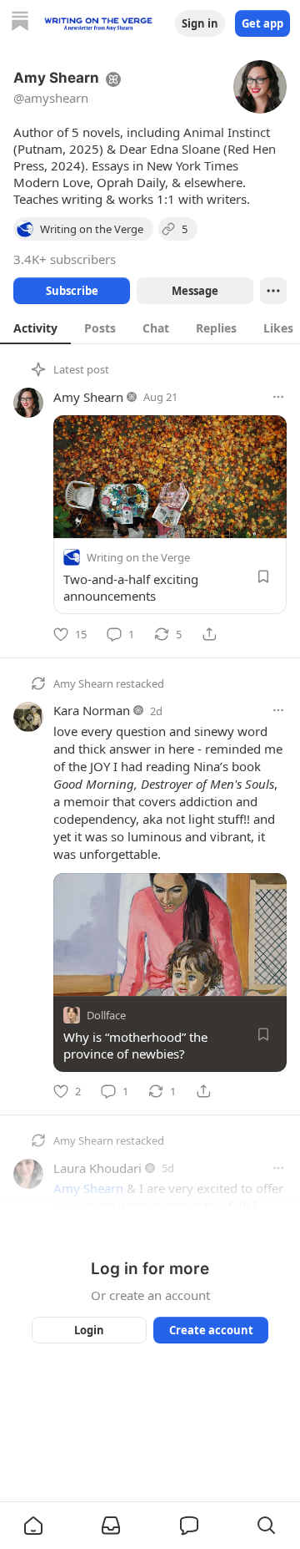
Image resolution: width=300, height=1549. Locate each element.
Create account (211, 1330)
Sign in (200, 23)
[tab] (35, 327)
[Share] (209, 634)
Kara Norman (91, 710)
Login (89, 1330)
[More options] (278, 396)
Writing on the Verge (138, 557)
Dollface (106, 1014)
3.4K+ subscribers (64, 259)
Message (195, 290)
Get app (262, 23)
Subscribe (72, 290)
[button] (33, 1525)
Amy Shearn (88, 397)
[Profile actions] (273, 290)
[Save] (263, 576)
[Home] (20, 23)
